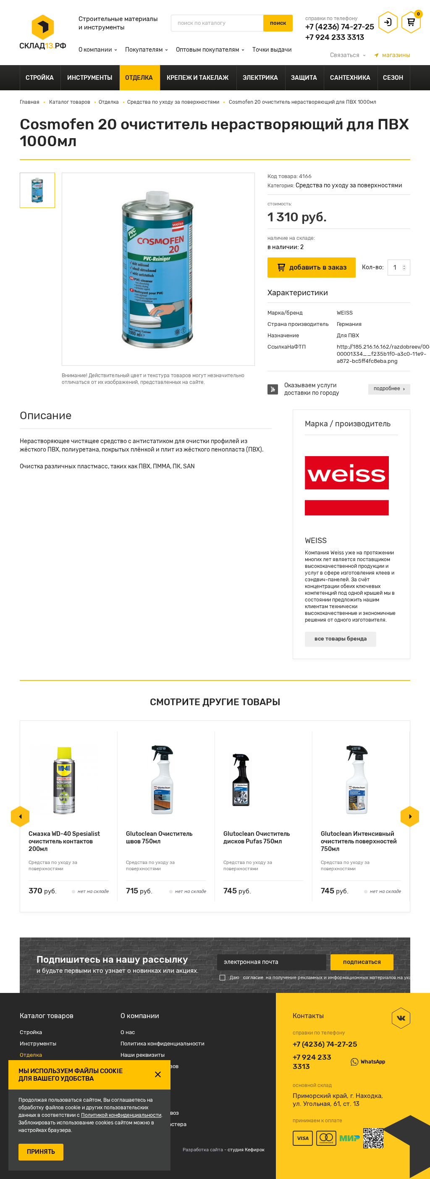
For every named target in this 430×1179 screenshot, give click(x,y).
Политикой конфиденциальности (121, 1115)
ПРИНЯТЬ (41, 1151)
